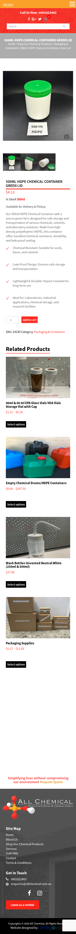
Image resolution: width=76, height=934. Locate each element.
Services (11, 849)
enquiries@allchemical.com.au (31, 884)
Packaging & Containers (49, 332)
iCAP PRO (12, 853)
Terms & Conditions (19, 863)
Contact (11, 858)
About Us (12, 839)
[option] (38, 99)
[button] (72, 4)
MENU (8, 5)
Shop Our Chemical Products (34, 44)
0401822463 (48, 12)
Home (11, 44)
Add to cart (29, 320)
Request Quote (51, 782)
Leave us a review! (22, 905)
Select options (16, 424)
